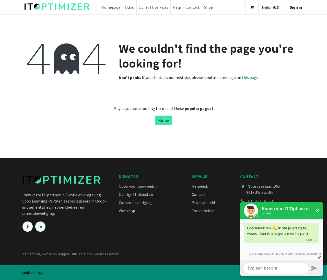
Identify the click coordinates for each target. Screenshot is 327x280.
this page (250, 77)
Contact (199, 194)
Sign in (296, 7)
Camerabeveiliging (135, 202)
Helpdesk (200, 186)
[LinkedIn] (40, 226)
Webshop (127, 210)
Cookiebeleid (203, 210)
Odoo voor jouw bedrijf (138, 186)
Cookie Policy (32, 272)
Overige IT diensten (136, 194)
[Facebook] (27, 226)
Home (163, 120)
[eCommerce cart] (252, 7)
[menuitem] (111, 7)
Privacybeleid (203, 202)
